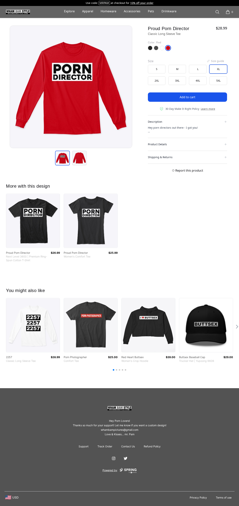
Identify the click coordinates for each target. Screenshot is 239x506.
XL (218, 69)
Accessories (132, 11)
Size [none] (150, 61)
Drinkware (169, 11)
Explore (69, 11)
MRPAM (104, 3)
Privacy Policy (198, 497)
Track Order (104, 446)
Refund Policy (152, 446)
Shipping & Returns (160, 157)
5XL (218, 80)
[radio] (156, 69)
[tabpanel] (71, 87)
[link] (33, 221)
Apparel (87, 11)
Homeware (108, 11)
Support (84, 446)
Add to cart (187, 97)
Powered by (110, 470)
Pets (151, 11)
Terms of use (224, 497)
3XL (177, 80)
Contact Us (128, 446)
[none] (215, 61)
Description (155, 121)
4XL (198, 80)
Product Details (157, 144)
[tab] (62, 158)
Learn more (208, 109)
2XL (157, 80)
